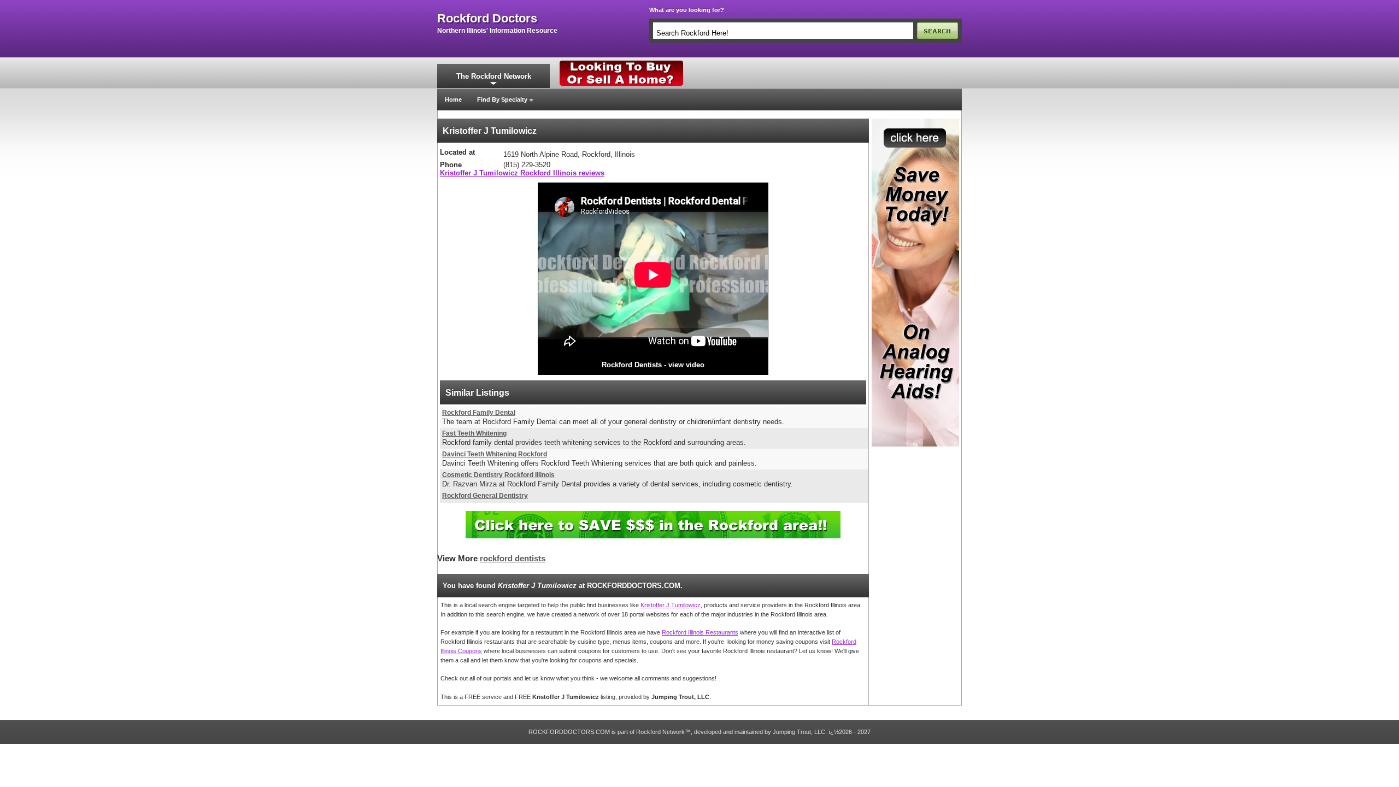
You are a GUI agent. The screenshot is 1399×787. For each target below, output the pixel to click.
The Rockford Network (493, 76)
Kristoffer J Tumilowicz (670, 605)
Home (453, 99)
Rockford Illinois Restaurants (700, 632)
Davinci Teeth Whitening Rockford (494, 454)
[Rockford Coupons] (653, 515)
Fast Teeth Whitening (474, 433)
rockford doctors (487, 18)
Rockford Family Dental (478, 412)
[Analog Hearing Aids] (915, 122)
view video (686, 365)
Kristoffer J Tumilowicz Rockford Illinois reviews (522, 173)
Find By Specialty (502, 99)
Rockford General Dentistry (485, 496)
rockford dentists (512, 558)
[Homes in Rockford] (621, 63)
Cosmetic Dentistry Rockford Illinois (498, 475)
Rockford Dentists (632, 365)
